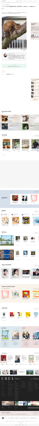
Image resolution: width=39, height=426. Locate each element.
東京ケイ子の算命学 (36, 386)
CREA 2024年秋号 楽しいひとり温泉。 (16, 396)
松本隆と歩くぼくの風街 (23, 386)
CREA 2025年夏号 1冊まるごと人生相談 (16, 391)
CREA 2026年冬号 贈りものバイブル (16, 387)
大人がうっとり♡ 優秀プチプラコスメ (10, 394)
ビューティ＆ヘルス (3, 388)
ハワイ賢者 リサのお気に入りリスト (10, 386)
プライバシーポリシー (34, 421)
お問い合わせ (14, 421)
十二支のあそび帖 (29, 386)
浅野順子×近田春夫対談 (23, 385)
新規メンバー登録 (35, 32)
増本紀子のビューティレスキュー (10, 395)
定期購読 (26, 421)
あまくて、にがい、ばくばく (30, 388)
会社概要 (10, 421)
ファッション (3, 389)
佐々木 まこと (4, 8)
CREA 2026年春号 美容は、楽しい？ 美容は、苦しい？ (17, 386)
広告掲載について (22, 421)
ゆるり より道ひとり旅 (30, 391)
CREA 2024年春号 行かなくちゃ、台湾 (16, 399)
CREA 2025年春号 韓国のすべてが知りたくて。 (17, 392)
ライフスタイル (3, 387)
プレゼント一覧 (32, 38)
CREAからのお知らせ (7, 421)
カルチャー (3, 386)
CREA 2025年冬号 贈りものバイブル (16, 394)
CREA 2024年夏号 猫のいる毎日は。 (16, 397)
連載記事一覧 (35, 99)
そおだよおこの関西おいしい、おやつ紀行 (10, 389)
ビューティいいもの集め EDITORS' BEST (10, 392)
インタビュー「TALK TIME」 (30, 387)
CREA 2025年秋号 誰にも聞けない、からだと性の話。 (17, 389)
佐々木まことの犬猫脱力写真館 (5, 4)
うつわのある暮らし (10, 391)
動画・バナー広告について (18, 421)
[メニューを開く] (36, 1)
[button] (2, 154)
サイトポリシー (30, 421)
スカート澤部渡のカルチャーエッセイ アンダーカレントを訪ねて (30, 390)
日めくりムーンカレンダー (37, 387)
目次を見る (5, 342)
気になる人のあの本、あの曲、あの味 (24, 384)
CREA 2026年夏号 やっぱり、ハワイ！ (16, 384)
